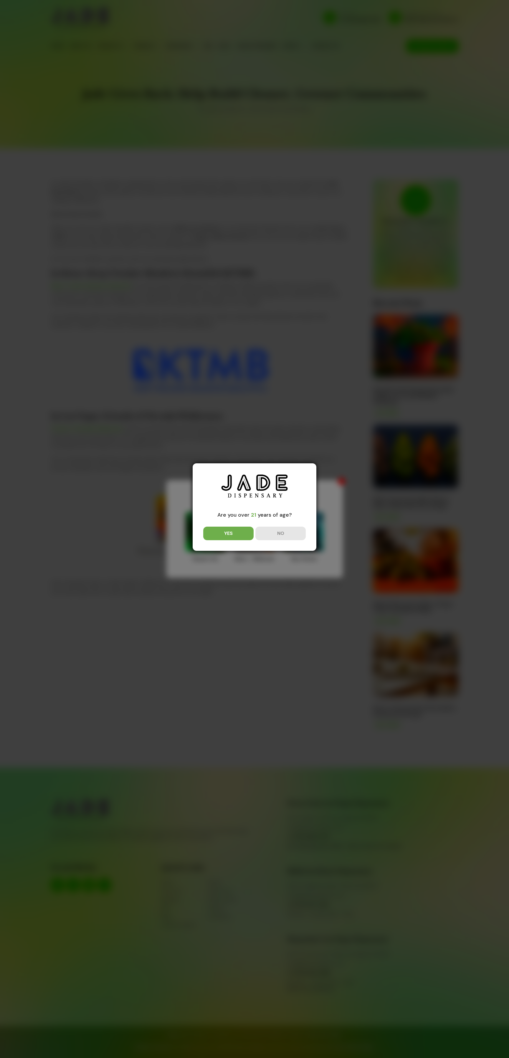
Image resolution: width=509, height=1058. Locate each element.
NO (280, 533)
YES (228, 533)
